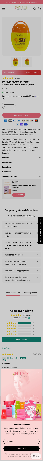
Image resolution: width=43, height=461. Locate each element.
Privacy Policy (12, 456)
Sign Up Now (21, 448)
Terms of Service (25, 456)
